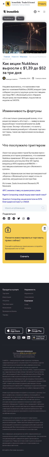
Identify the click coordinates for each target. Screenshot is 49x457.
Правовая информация (24, 351)
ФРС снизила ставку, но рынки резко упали (21, 190)
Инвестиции (7, 297)
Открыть (42, 4)
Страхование (29, 297)
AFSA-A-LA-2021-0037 (28, 353)
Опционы (6, 301)
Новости (15, 57)
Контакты (27, 308)
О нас (26, 304)
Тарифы (5, 315)
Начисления (7, 308)
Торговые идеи (8, 304)
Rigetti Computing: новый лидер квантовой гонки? (24, 194)
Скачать (24, 256)
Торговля (6, 293)
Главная (7, 57)
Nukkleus (8, 18)
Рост (20, 18)
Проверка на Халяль (10, 311)
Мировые (23, 57)
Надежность (28, 293)
